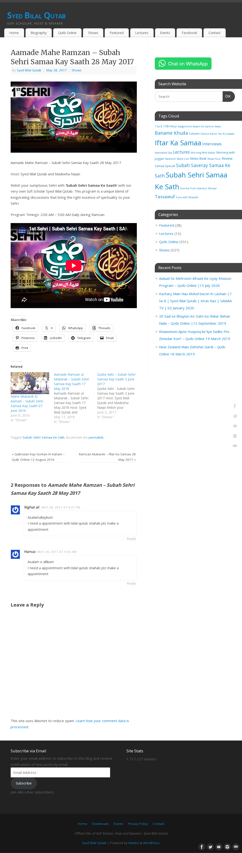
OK (227, 96)
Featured (117, 32)
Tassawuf (165, 196)
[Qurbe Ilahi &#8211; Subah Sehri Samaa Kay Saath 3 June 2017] (118, 395)
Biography (38, 32)
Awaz (218, 126)
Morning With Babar (203, 152)
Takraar (212, 188)
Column (194, 134)
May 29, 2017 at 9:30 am (57, 552)
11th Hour (170, 126)
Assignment (185, 126)
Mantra (134, 843)
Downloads (100, 824)
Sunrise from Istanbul (193, 188)
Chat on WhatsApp (188, 63)
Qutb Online (67, 32)
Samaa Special (165, 166)
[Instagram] (234, 436)
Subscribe (24, 783)
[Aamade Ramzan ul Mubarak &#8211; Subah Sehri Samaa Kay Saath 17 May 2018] (75, 398)
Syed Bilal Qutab (36, 15)
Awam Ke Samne (203, 126)
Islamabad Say (163, 152)
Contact (214, 32)
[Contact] (234, 446)
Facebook (189, 32)
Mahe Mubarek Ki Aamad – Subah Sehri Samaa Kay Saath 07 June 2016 (27, 403)
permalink (96, 437)
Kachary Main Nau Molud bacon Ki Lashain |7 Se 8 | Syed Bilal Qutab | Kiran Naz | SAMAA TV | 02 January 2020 (195, 300)
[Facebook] (234, 406)
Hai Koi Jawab (226, 133)
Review (227, 158)
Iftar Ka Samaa (178, 142)
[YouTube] (234, 426)
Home (14, 32)
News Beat (198, 158)
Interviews (212, 143)
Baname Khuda (171, 133)
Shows (93, 32)
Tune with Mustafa (187, 197)
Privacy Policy (138, 824)
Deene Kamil (209, 133)
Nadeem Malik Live (177, 158)
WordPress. (151, 843)
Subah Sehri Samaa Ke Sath (44, 437)
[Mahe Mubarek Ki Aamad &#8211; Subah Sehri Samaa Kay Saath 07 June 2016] (30, 383)
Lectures (141, 32)
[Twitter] (234, 416)
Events (165, 32)
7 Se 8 (158, 126)
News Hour (214, 158)
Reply (131, 539)
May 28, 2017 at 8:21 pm (61, 507)
